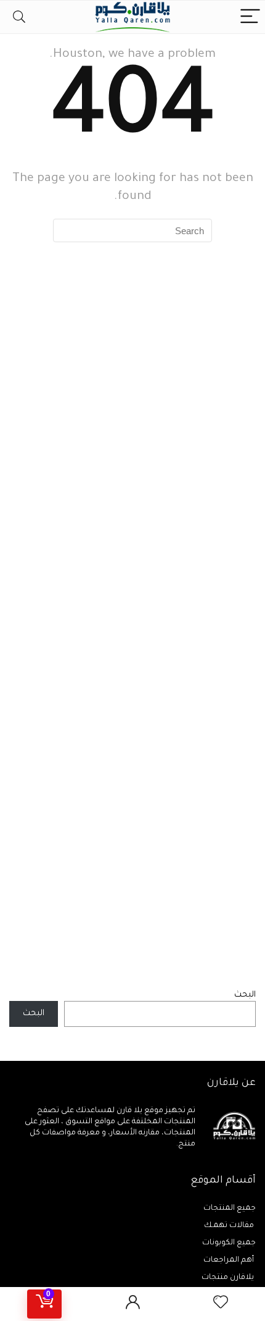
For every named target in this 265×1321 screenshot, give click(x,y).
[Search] (19, 17)
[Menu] (250, 17)
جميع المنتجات (229, 1208)
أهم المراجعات (229, 1260)
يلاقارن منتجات (229, 1277)
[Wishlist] (220, 1304)
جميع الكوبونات (229, 1243)
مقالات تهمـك (230, 1226)
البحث (245, 995)
